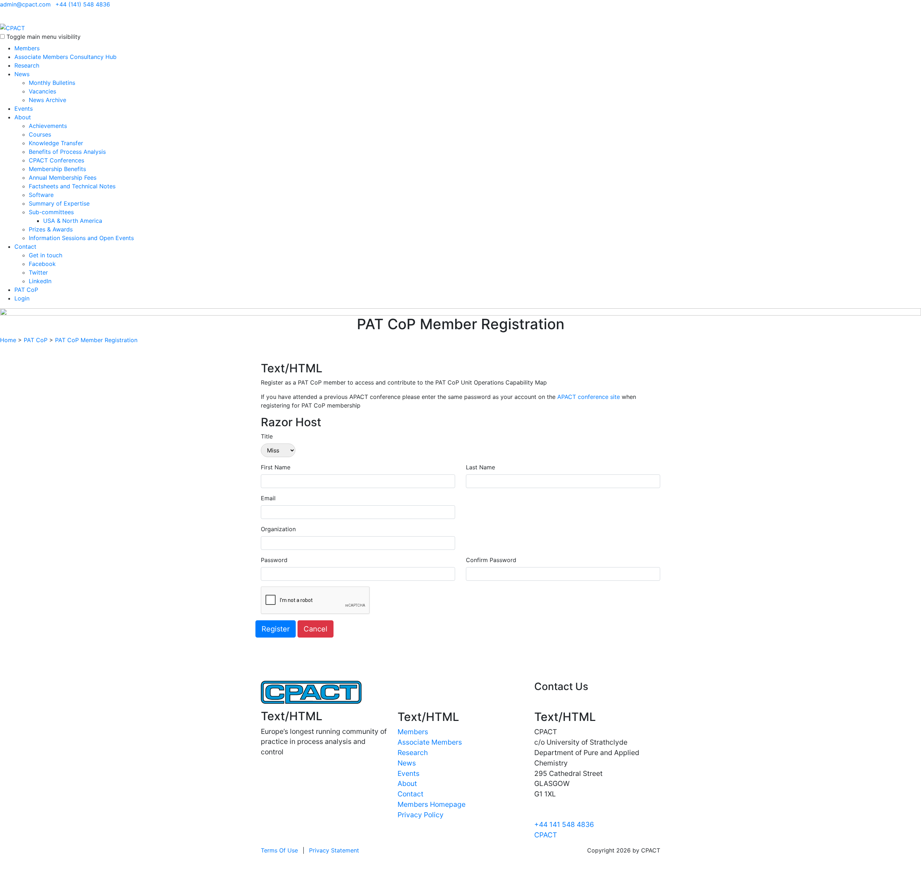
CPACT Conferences (56, 160)
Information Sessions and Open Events (81, 238)
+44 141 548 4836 (564, 824)
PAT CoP (26, 289)
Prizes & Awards (51, 229)
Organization (278, 529)
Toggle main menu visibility (43, 36)
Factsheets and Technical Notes (72, 186)
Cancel (315, 629)
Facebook (42, 263)
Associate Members (430, 742)
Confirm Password (491, 560)
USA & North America (72, 220)
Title (267, 436)
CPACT (545, 835)
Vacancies (42, 91)
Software (41, 194)
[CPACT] (12, 27)
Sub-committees (51, 212)
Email (268, 498)
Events (23, 108)
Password (274, 560)
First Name (275, 467)
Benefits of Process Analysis (67, 151)
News (22, 74)
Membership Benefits (57, 169)
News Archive (47, 100)
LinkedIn (40, 281)
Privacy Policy (421, 814)
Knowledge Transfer (56, 143)
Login (22, 298)
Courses (40, 134)
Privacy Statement (334, 850)
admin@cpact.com (25, 4)
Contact (25, 246)
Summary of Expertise (59, 203)
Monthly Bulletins (52, 82)
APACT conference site (588, 396)
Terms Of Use (279, 850)
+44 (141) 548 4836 (82, 4)
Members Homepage (432, 804)
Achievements (48, 125)
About (22, 117)
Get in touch (45, 255)
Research (26, 65)
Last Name (480, 467)
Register (276, 629)
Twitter (38, 272)
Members (27, 48)
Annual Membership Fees (62, 177)
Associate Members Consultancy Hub (65, 56)
